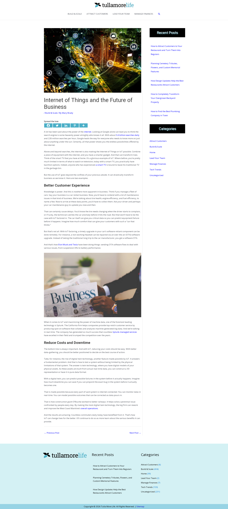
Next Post (135, 432)
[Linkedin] (66, 125)
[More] (83, 125)
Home (152, 152)
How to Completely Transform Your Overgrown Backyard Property (165, 98)
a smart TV (101, 164)
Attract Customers (158, 141)
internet (87, 131)
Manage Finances (158, 164)
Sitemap (140, 506)
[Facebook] (48, 125)
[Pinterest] (75, 125)
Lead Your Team (157, 158)
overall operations (89, 408)
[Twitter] (57, 125)
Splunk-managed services (125, 332)
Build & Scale (51, 113)
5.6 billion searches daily (127, 135)
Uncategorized (156, 175)
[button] (159, 14)
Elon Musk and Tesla (68, 244)
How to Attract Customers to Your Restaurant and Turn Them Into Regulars (166, 50)
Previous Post (51, 432)
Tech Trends (155, 169)
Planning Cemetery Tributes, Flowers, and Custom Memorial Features (165, 67)
